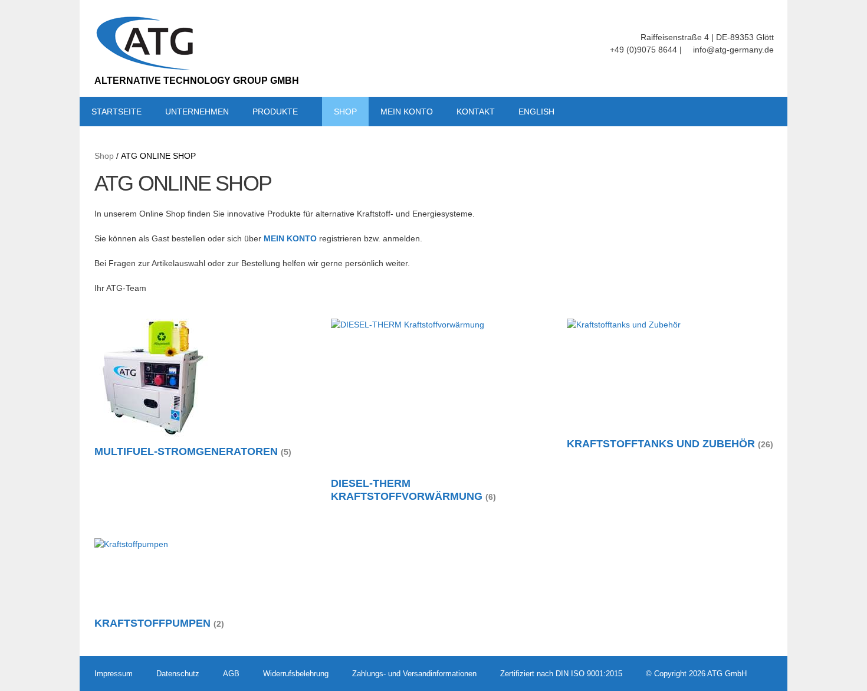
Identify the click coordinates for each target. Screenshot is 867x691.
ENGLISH (536, 111)
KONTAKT (476, 111)
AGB (231, 673)
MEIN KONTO (406, 111)
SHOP (345, 111)
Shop (104, 156)
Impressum (113, 673)
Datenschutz (177, 673)
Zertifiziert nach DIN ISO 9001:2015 (561, 673)
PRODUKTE (275, 111)
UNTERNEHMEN (197, 111)
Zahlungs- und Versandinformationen (414, 673)
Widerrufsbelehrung (296, 673)
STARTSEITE (116, 111)
